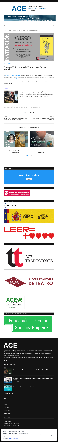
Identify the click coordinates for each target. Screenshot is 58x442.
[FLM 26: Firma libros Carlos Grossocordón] (42, 139)
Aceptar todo (34, 435)
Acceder (29, 179)
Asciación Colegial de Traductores (12, 75)
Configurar (51, 435)
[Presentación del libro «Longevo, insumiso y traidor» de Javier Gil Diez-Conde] (8, 371)
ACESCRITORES (8, 72)
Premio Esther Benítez (35, 107)
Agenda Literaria (12, 30)
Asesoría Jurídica (7, 413)
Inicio (5, 30)
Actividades (6, 407)
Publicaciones (7, 410)
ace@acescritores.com (12, 427)
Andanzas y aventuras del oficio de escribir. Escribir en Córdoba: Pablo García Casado (33, 379)
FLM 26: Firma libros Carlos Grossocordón (41, 150)
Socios (5, 404)
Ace (4, 401)
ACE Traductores (8, 107)
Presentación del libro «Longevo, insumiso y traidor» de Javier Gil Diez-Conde (33, 369)
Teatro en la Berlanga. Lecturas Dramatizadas (25, 386)
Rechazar (42, 435)
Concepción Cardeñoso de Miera (21, 107)
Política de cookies (13, 438)
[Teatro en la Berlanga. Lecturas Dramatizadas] (8, 388)
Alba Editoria (18, 79)
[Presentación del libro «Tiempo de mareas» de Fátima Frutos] (16, 139)
